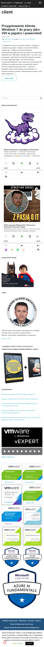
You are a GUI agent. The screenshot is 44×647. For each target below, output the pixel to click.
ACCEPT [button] (29, 643)
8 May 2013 (5, 37)
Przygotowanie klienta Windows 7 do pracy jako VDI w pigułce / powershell (21, 29)
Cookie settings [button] (17, 643)
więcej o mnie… (7, 338)
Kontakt (31, 621)
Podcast (38, 621)
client (20, 39)
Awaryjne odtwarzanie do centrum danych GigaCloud (19, 399)
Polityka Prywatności (10, 621)
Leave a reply (6, 41)
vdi (28, 39)
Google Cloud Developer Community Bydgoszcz (21, 627)
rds (26, 39)
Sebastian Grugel (9, 39)
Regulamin (23, 621)
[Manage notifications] (4, 642)
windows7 (32, 39)
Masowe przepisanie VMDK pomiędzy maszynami (18, 394)
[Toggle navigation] (40, 2)
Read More (9, 78)
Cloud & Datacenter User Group (21, 624)
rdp (23, 39)
